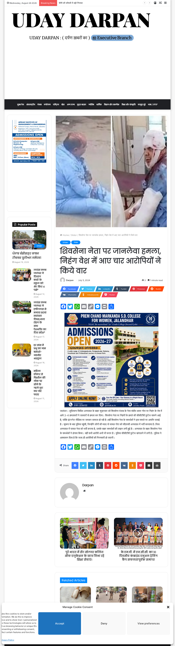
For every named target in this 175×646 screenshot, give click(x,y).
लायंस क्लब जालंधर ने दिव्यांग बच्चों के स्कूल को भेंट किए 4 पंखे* (40, 280)
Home (65, 235)
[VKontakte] (124, 465)
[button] (168, 607)
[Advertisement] (87, 74)
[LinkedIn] (91, 465)
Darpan (69, 280)
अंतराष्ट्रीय (30, 104)
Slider (74, 235)
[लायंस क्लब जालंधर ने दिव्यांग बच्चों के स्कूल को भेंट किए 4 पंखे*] (21, 274)
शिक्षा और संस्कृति (129, 104)
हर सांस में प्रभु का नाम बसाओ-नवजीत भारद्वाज (40, 351)
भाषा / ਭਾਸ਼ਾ (153, 104)
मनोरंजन (47, 104)
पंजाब (39, 104)
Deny (104, 623)
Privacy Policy (7, 640)
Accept (59, 623)
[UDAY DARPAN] (87, 27)
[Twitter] (83, 465)
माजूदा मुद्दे (142, 104)
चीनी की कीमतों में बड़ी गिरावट (71, 3)
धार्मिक (99, 104)
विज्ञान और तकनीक (111, 104)
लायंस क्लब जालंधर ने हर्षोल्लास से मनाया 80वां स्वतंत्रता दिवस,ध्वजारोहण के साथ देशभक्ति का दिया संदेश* (40, 317)
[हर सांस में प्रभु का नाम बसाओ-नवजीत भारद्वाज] (21, 350)
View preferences (149, 623)
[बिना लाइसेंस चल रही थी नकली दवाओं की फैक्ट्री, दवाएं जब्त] (147, 595)
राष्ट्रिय (56, 104)
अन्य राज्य (71, 104)
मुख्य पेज (20, 104)
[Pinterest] (107, 465)
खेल (63, 104)
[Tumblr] (99, 465)
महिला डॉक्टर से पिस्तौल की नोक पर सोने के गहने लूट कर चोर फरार (39, 382)
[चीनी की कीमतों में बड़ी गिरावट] (75, 595)
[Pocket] (140, 465)
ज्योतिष (91, 104)
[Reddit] (116, 465)
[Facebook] (75, 465)
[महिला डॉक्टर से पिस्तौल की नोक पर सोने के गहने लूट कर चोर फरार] (21, 375)
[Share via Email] (148, 465)
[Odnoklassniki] (132, 465)
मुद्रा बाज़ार (81, 104)
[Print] (157, 465)
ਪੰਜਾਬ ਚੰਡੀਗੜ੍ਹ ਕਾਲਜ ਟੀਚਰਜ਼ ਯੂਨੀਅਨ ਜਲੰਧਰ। (26, 255)
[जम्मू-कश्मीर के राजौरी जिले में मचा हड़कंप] (111, 595)
